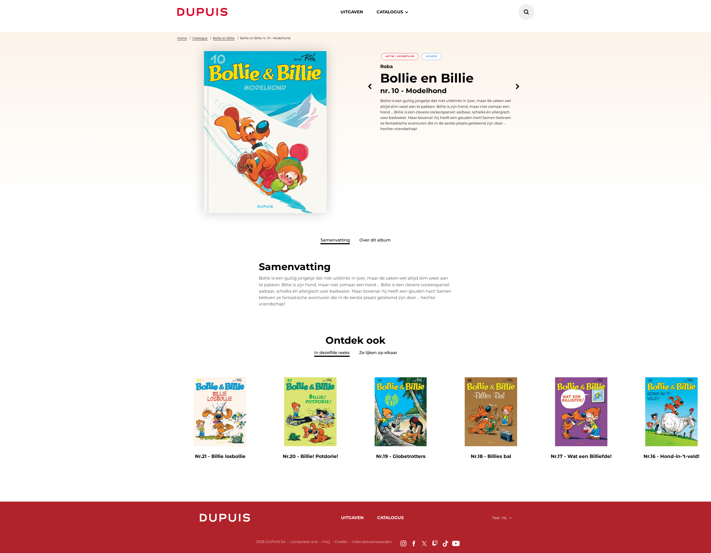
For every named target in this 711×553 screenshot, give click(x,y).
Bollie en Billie (224, 38)
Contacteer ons (303, 541)
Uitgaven (352, 11)
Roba (386, 66)
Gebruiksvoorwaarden (372, 541)
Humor (431, 56)
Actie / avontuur (399, 56)
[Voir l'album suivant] (517, 86)
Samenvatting (335, 240)
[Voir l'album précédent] (370, 86)
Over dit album (375, 240)
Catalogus (199, 38)
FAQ (326, 541)
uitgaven (352, 517)
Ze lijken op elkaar (378, 352)
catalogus (390, 11)
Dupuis (203, 12)
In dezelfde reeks (332, 352)
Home (182, 38)
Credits (341, 541)
